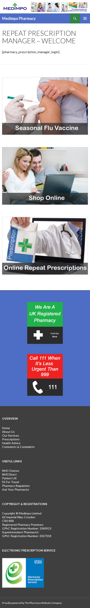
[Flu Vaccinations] (45, 106)
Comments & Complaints (18, 447)
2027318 (45, 536)
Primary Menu (85, 18)
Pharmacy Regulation (16, 485)
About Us (8, 431)
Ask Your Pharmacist (15, 489)
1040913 (45, 528)
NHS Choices (10, 470)
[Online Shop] (45, 176)
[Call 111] (45, 375)
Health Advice (11, 443)
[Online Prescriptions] (45, 246)
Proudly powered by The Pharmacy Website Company (32, 602)
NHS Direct (9, 474)
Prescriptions (11, 439)
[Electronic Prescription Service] (23, 572)
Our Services (10, 435)
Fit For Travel (10, 482)
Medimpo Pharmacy (19, 18)
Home (6, 428)
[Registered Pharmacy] (45, 323)
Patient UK (9, 478)
